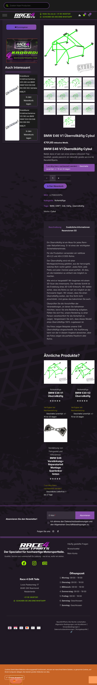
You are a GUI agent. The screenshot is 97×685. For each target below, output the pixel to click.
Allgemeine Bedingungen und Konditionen (70, 624)
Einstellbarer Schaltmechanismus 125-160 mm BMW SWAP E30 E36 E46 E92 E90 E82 (27, 116)
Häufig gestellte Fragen (77, 544)
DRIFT (58, 206)
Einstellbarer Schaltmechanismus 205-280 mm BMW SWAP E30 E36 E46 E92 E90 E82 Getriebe (28, 82)
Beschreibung (55, 227)
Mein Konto (72, 553)
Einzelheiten (13, 90)
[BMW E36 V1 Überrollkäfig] (55, 372)
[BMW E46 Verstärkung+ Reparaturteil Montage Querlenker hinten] (55, 430)
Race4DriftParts (62, 622)
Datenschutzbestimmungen (64, 629)
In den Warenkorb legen (28, 100)
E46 (63, 206)
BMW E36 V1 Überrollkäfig (55, 394)
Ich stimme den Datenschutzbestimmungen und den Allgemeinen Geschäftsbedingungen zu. (71, 523)
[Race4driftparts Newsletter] (45, 563)
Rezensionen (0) (69, 230)
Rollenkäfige (60, 200)
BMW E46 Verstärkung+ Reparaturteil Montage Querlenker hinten (56, 466)
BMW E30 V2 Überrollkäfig (82, 394)
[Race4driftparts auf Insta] (53, 531)
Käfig (68, 206)
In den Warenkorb (55, 186)
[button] (21, 27)
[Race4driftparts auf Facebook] (58, 531)
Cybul (53, 211)
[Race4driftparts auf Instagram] (34, 563)
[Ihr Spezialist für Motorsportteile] (34, 546)
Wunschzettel (73, 548)
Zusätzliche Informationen (78, 227)
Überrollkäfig (78, 206)
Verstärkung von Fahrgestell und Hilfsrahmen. (55, 451)
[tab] (55, 227)
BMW (52, 206)
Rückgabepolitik (81, 629)
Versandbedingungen (71, 627)
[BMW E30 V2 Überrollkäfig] (83, 372)
